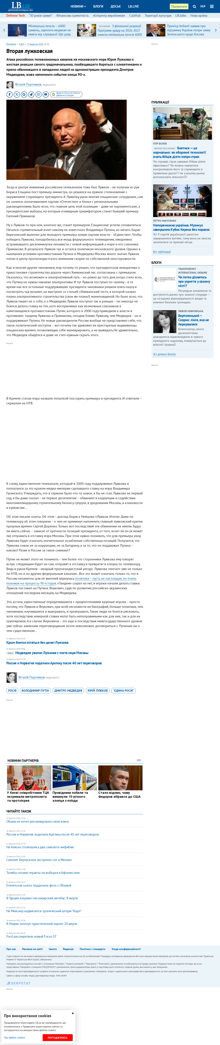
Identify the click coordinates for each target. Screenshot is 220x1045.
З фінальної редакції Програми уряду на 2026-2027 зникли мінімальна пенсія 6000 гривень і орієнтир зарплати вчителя (120, 34)
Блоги (98, 6)
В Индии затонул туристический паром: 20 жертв (41, 923)
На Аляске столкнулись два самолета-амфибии (40, 847)
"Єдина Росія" (123, 691)
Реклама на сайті (32, 949)
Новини (77, 6)
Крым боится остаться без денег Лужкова (37, 642)
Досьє (116, 6)
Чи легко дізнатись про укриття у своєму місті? (194, 281)
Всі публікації (162, 252)
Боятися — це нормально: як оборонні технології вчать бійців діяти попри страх (179, 152)
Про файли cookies (14, 1037)
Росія (12, 691)
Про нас (11, 949)
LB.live (133, 6)
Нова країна (198, 15)
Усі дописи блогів (164, 354)
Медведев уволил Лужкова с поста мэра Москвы (48, 652)
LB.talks (180, 15)
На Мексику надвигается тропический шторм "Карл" (43, 911)
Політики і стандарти (92, 949)
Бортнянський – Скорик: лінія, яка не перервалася (193, 320)
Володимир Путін (35, 691)
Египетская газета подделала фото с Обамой (38, 885)
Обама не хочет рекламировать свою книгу (37, 821)
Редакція (68, 949)
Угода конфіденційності (126, 949)
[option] (41, 30)
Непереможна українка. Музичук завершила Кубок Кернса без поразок (181, 227)
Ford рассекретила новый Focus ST (31, 936)
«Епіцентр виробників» (109, 15)
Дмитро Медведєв (68, 691)
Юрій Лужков (98, 691)
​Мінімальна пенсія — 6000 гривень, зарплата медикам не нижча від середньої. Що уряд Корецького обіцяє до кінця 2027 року (49, 34)
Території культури (158, 15)
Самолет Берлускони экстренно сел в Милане (39, 860)
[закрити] (73, 1013)
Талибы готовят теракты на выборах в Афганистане (43, 872)
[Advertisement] (74, 369)
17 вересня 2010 (35, 44)
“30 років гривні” (40, 15)
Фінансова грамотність (72, 15)
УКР (203, 6)
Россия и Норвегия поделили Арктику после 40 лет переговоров (54, 663)
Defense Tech (15, 15)
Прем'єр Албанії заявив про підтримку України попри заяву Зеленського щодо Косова (188, 30)
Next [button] (216, 30)
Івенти (53, 949)
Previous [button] (4, 30)
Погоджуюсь (58, 1037)
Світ (21, 44)
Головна (11, 44)
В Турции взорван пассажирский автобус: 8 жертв (42, 898)
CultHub (135, 15)
